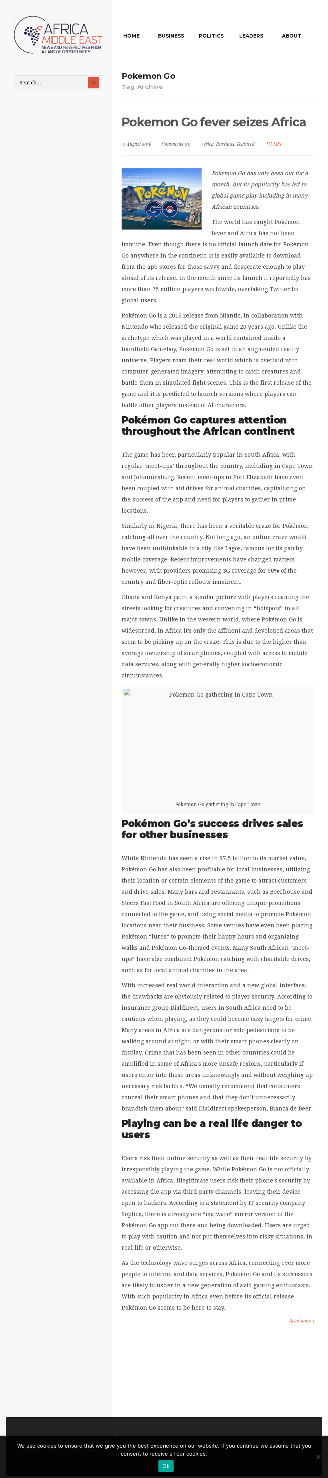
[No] (318, 1457)
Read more (300, 1320)
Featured (246, 144)
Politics (211, 36)
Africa (207, 144)
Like (277, 144)
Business (171, 36)
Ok (166, 1466)
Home (131, 36)
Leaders (251, 36)
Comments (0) (176, 144)
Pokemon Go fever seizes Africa (214, 122)
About (291, 36)
